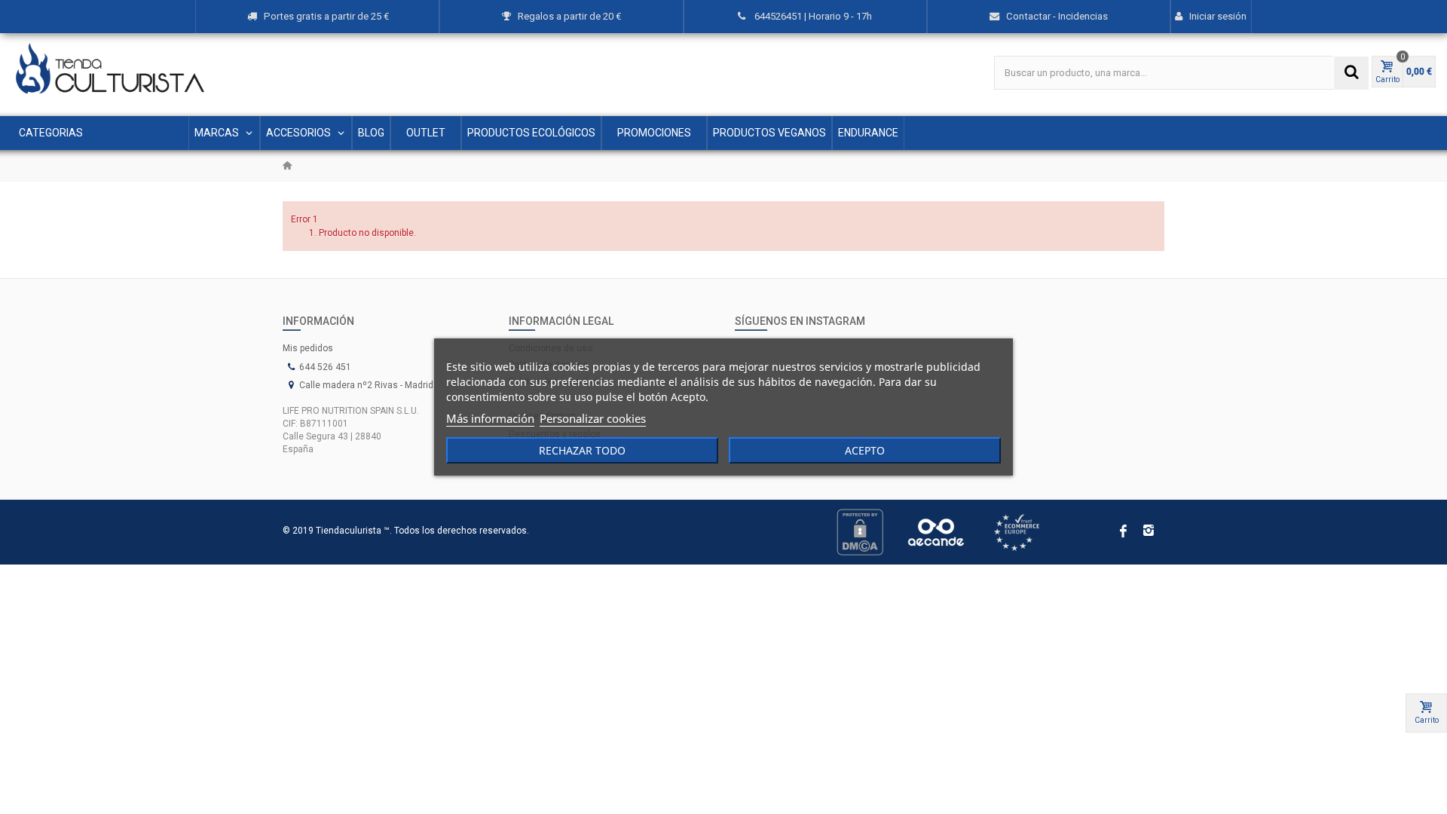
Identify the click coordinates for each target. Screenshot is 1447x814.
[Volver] (287, 166)
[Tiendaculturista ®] (110, 68)
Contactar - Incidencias (1057, 16)
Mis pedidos (308, 348)
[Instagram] (1148, 532)
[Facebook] (1123, 532)
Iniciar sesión (1218, 16)
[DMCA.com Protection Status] (860, 531)
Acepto (865, 450)
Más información (490, 418)
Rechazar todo (582, 450)
